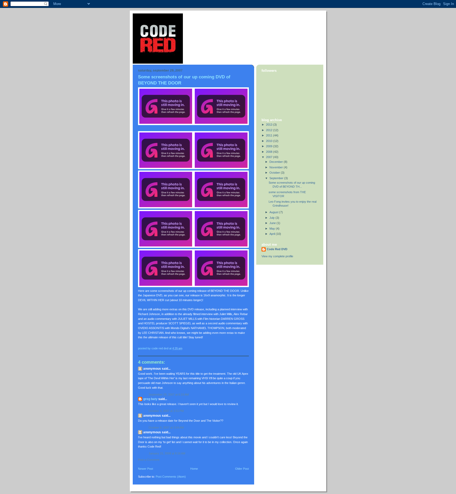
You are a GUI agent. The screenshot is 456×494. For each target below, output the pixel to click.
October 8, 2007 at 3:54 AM (166, 427)
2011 (269, 135)
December (276, 161)
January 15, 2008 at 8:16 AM (167, 453)
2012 (269, 130)
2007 (269, 157)
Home (194, 468)
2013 (269, 124)
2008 (269, 151)
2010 (269, 140)
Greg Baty (150, 399)
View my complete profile (277, 256)
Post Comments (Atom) (171, 476)
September (276, 178)
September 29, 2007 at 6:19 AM (169, 394)
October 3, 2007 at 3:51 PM (166, 410)
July (272, 217)
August (274, 212)
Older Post (242, 468)
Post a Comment (148, 459)
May (272, 228)
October (275, 172)
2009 (269, 146)
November (276, 167)
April (272, 233)
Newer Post (145, 468)
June (273, 223)
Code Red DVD (277, 249)
